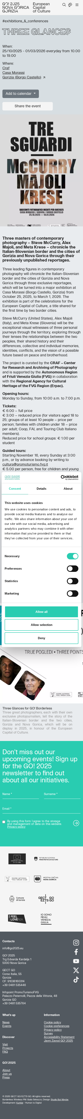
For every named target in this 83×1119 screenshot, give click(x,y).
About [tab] (68, 488)
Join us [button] (7, 1074)
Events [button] (6, 1026)
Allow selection (41, 624)
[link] (23, 72)
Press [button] (6, 1077)
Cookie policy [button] (52, 1022)
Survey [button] (48, 1033)
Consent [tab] (15, 488)
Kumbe (19, 1103)
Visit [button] (5, 1044)
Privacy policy (16, 827)
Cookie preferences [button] (56, 1026)
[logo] (26, 7)
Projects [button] (7, 1048)
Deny (41, 638)
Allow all (41, 611)
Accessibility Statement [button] (59, 1037)
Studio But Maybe (59, 1100)
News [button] (5, 1022)
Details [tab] (42, 488)
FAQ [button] (5, 1052)
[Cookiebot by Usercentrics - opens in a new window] (60, 477)
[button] (64, 4)
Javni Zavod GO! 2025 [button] (58, 1040)
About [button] (6, 1070)
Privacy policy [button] (53, 1030)
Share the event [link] (28, 106)
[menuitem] (64, 4)
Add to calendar (19, 94)
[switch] (72, 568)
